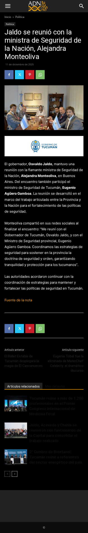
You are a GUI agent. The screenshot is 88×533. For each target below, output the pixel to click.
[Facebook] (9, 74)
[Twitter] (19, 74)
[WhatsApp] (40, 74)
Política (19, 17)
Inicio (8, 17)
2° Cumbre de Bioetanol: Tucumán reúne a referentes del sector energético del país (55, 456)
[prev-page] (7, 474)
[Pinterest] (29, 74)
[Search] (81, 6)
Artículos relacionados (23, 386)
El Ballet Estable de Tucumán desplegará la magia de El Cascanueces (24, 361)
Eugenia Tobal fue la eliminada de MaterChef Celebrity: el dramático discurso (65, 363)
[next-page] (14, 474)
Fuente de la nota (18, 300)
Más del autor (55, 386)
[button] (7, 6)
